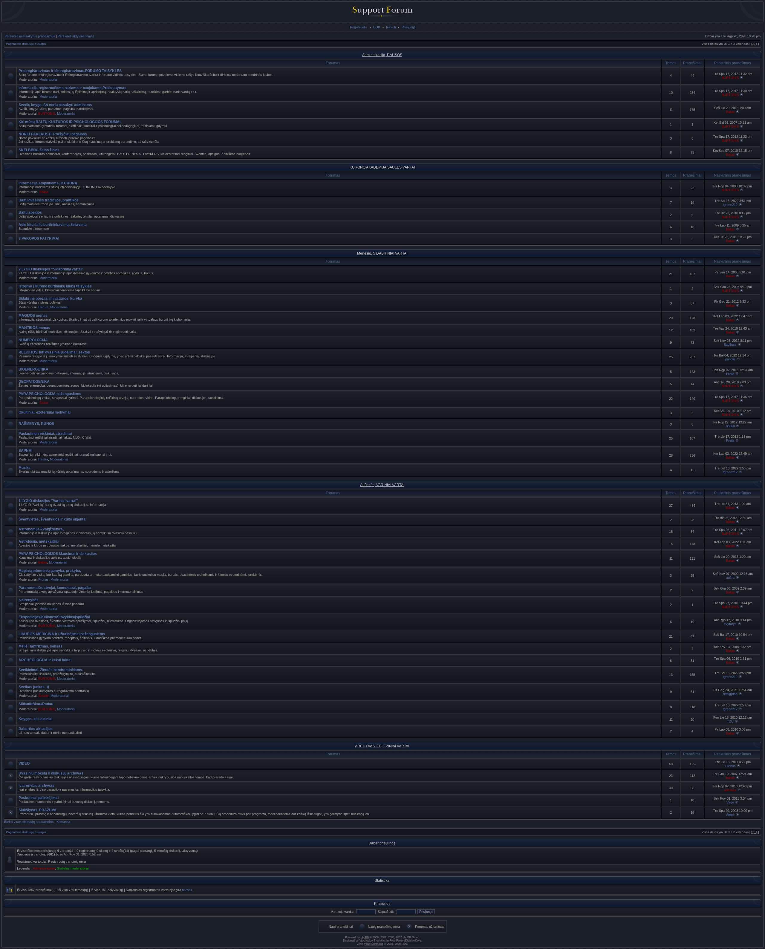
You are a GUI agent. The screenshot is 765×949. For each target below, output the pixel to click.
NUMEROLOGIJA (33, 340)
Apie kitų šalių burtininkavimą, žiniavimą (53, 225)
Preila (730, 374)
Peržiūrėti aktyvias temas (76, 36)
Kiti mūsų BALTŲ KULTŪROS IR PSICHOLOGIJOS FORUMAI (69, 122)
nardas (187, 890)
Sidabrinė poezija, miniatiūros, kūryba (50, 298)
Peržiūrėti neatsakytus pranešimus (29, 36)
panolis (730, 359)
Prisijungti (408, 27)
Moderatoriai (48, 79)
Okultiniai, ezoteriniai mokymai (45, 412)
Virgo (730, 802)
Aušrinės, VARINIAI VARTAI (382, 485)
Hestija (43, 459)
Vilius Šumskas (373, 943)
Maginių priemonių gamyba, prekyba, (50, 571)
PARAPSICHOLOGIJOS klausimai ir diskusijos (58, 554)
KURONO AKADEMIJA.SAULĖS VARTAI (382, 167)
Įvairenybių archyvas (36, 785)
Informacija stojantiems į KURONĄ (48, 183)
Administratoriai (44, 868)
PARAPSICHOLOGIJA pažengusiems (50, 394)
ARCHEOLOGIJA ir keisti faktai (45, 660)
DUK (376, 27)
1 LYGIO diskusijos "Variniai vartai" (48, 501)
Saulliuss (730, 344)
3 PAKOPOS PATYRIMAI (39, 238)
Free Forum (397, 940)
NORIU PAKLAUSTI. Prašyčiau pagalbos (53, 134)
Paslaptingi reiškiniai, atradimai (45, 433)
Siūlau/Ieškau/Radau (36, 704)
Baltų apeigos (30, 212)
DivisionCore (413, 940)
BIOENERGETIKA (33, 369)
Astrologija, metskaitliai (39, 541)
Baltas (730, 112)
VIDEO (24, 763)
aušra (730, 577)
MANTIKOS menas (34, 328)
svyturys (730, 624)
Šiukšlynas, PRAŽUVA (37, 810)
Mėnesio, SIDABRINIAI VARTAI (382, 253)
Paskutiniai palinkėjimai (39, 798)
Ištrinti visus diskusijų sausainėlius (29, 822)
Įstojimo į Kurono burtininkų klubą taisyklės (55, 286)
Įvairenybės (29, 600)
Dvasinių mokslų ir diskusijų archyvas (51, 773)
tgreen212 (730, 204)
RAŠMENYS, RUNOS (36, 424)
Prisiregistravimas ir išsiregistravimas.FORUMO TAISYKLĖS (70, 71)
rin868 (730, 426)
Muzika (24, 468)
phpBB (365, 937)
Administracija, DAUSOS (382, 55)
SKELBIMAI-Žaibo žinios (39, 150)
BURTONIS (730, 77)
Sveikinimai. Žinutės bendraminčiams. (51, 670)
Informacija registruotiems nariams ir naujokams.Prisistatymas (72, 88)
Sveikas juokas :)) (34, 687)
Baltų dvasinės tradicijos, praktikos (49, 200)
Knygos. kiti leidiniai (35, 719)
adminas (730, 790)
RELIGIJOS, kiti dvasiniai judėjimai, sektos (54, 352)
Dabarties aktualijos (36, 729)
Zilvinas (730, 766)
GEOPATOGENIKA (34, 381)
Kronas (43, 579)
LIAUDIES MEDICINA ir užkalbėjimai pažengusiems (62, 634)
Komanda (63, 822)
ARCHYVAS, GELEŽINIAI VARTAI (382, 746)
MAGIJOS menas (33, 315)
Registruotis (358, 27)
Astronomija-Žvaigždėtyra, (41, 529)
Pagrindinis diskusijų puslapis (26, 43)
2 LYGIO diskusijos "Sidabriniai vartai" (51, 269)
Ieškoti (391, 27)
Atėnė (730, 814)
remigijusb (730, 694)
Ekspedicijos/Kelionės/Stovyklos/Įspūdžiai (54, 617)
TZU (730, 721)
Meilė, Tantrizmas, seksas (40, 646)
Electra (43, 307)
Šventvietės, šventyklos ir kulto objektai (52, 519)
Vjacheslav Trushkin (372, 940)
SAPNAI (25, 451)
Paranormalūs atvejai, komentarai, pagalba (55, 588)
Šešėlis (43, 695)
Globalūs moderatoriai (72, 868)
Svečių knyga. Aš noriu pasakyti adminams (55, 105)
